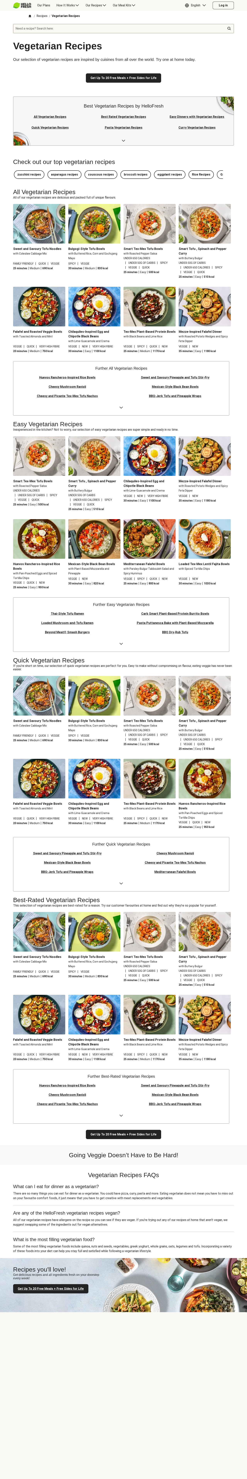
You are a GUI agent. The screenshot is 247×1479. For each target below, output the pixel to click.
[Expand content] (123, 140)
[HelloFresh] (22, 5)
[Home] (30, 16)
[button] (196, 5)
